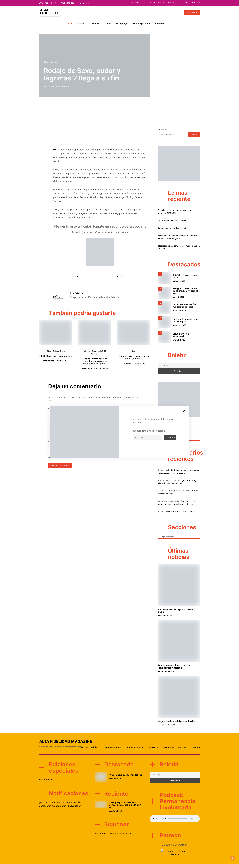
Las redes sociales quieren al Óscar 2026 (176, 610)
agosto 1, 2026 (115, 811)
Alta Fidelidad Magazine (65, 741)
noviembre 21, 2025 (166, 671)
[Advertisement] (100, 123)
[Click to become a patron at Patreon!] (100, 251)
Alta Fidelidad (63, 86)
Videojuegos (121, 23)
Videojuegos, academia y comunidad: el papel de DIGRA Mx (125, 805)
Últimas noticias (89, 747)
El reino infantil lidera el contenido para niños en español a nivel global (94, 361)
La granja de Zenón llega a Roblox (173, 228)
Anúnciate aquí (68, 3)
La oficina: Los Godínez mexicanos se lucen (185, 305)
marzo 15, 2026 (165, 615)
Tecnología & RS (141, 23)
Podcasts (159, 23)
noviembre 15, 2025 (166, 725)
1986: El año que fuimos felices (55, 356)
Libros (108, 23)
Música (81, 23)
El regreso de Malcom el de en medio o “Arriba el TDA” (185, 291)
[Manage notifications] (232, 858)
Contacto (84, 3)
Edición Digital (59, 351)
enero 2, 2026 (179, 340)
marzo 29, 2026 (179, 310)
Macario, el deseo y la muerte (181, 511)
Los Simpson (45, 779)
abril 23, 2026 (102, 368)
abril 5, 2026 (140, 363)
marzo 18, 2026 (179, 325)
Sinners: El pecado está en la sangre (185, 320)
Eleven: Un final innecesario (181, 335)
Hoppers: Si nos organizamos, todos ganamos (133, 357)
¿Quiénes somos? (47, 3)
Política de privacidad (174, 747)
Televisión (94, 23)
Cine (70, 23)
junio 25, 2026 (63, 361)
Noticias (53, 62)
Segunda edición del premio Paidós (176, 721)
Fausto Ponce (127, 363)
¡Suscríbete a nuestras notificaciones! (114, 833)
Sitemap (195, 747)
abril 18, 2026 (178, 297)
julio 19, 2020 (49, 86)
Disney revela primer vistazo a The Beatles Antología (174, 666)
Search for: (163, 129)
